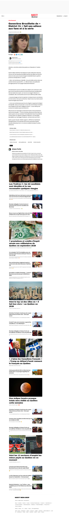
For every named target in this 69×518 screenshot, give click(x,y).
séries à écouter (13, 142)
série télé (30, 142)
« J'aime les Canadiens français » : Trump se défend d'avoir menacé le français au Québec (25, 361)
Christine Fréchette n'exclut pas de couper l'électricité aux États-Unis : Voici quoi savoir (20, 314)
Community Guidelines (18, 504)
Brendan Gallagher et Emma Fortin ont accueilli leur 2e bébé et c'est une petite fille (20, 331)
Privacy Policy (46, 504)
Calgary (36, 510)
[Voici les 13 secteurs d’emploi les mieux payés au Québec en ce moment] (25, 444)
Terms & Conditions (18, 506)
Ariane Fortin (14, 57)
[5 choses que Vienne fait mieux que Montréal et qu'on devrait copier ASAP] (37, 469)
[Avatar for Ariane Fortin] (9, 149)
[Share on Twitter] (18, 54)
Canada (19, 508)
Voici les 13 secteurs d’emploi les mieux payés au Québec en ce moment (25, 457)
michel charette (36, 142)
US (22, 508)
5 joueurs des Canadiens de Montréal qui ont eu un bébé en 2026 (20, 419)
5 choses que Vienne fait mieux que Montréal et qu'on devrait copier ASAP (19, 467)
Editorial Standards (27, 504)
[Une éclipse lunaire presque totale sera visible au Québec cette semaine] (25, 387)
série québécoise (22, 142)
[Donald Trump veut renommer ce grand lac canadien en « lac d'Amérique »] (37, 324)
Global (29, 508)
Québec (26, 508)
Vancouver (32, 510)
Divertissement (12, 20)
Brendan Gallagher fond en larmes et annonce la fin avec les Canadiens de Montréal (18, 206)
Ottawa (28, 510)
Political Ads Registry (39, 504)
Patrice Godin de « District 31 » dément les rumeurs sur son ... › (20, 130)
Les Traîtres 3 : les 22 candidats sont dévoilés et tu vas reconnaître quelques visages (24, 186)
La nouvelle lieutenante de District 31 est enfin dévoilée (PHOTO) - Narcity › (23, 136)
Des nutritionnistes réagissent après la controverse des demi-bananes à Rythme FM (20, 264)
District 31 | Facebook (12, 51)
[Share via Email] (20, 54)
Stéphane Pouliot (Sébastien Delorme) (31, 72)
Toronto (19, 510)
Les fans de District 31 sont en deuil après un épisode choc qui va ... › (21, 134)
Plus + (11, 145)
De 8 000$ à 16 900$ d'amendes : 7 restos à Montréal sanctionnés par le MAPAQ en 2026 (20, 274)
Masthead (33, 504)
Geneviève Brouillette (21, 74)
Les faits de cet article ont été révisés (14, 62)
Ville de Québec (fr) (47, 510)
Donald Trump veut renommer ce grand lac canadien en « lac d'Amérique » (20, 323)
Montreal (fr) (23, 510)
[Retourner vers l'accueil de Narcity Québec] (34, 15)
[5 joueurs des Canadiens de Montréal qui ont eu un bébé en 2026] (37, 421)
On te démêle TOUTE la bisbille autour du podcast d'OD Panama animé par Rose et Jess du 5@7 (20, 254)
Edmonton (40, 510)
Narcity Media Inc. (26, 500)
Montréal (34, 17)
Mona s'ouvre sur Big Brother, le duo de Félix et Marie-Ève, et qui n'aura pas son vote (20, 214)
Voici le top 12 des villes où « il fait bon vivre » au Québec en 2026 (24, 304)
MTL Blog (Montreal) (35, 508)
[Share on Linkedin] (16, 54)
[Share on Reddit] (14, 54)
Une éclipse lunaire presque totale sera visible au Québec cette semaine (23, 400)
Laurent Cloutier (15, 119)
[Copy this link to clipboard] (22, 54)
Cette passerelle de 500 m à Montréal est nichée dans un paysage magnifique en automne (19, 372)
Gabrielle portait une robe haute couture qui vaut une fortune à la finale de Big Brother (20, 196)
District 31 (11, 76)
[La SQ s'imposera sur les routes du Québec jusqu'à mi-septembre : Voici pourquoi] (37, 477)
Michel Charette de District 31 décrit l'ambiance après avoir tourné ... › (21, 132)
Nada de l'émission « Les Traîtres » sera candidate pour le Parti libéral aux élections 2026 (20, 486)
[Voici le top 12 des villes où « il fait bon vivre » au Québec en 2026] (25, 290)
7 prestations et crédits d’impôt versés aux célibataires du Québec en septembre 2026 (24, 243)
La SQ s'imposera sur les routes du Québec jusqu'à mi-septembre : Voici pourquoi (20, 476)
